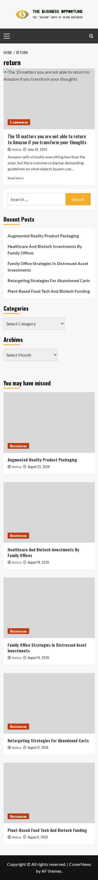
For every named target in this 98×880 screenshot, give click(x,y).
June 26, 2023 (37, 149)
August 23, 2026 (39, 466)
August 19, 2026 (38, 562)
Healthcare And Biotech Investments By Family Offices (45, 249)
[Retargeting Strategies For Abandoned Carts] (49, 703)
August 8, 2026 (38, 837)
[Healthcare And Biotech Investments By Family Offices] (49, 512)
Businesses (18, 446)
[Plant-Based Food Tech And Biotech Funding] (49, 793)
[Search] (91, 36)
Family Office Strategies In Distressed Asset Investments (48, 266)
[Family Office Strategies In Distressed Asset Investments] (49, 607)
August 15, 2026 (38, 657)
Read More (15, 178)
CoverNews (80, 864)
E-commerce (19, 122)
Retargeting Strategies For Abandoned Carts (49, 280)
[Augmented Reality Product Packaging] (49, 422)
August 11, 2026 (38, 747)
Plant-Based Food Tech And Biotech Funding (49, 291)
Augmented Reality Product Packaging (43, 235)
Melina (16, 149)
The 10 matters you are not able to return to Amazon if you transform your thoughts (47, 139)
